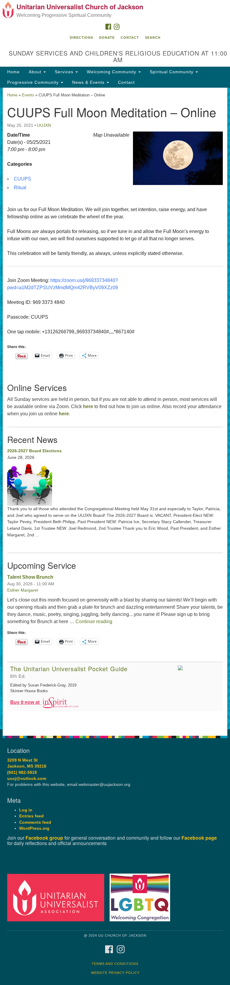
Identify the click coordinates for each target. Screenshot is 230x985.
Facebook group (44, 837)
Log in (25, 810)
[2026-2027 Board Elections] (115, 483)
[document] (115, 408)
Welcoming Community (112, 71)
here (88, 406)
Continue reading (93, 621)
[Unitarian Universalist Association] (57, 897)
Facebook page (199, 837)
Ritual (20, 187)
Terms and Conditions (115, 963)
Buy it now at (25, 702)
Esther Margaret (22, 590)
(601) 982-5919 (22, 772)
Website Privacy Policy (115, 972)
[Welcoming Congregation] (142, 897)
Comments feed (35, 822)
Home (13, 71)
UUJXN (44, 125)
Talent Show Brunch (30, 577)
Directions (81, 37)
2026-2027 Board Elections (34, 450)
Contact (130, 37)
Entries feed (31, 816)
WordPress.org (34, 828)
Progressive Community (33, 82)
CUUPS (22, 178)
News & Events (89, 82)
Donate (107, 37)
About (36, 71)
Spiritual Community (172, 71)
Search (153, 37)
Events (28, 95)
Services (65, 71)
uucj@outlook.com (26, 778)
